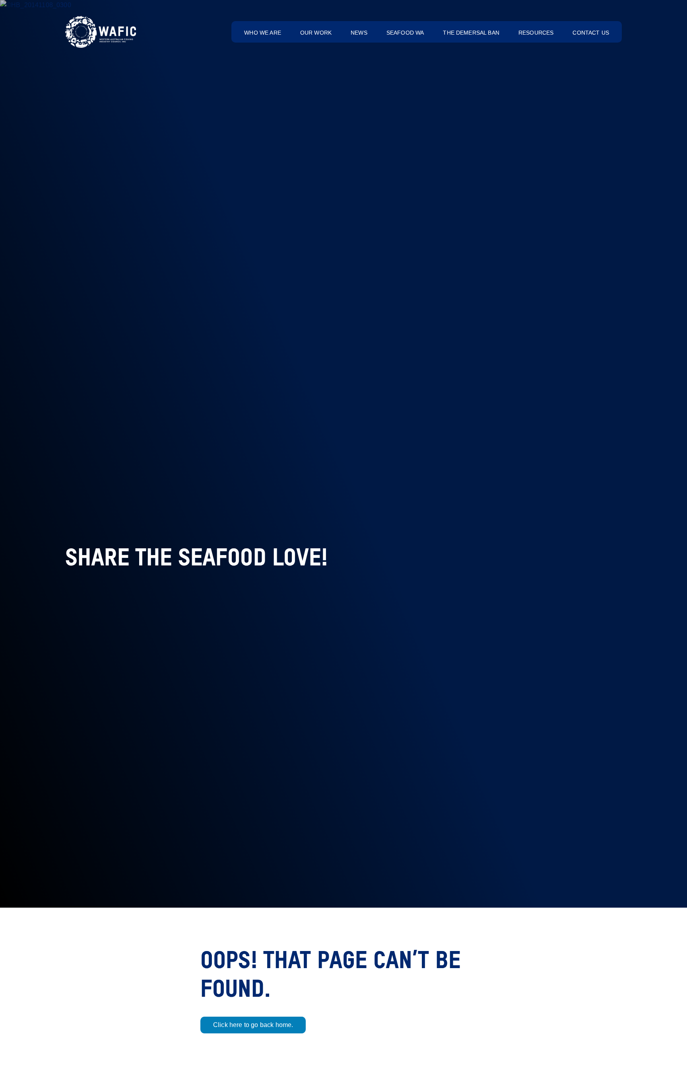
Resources (535, 32)
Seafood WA (405, 32)
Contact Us (590, 32)
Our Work (316, 32)
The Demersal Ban (471, 32)
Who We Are (262, 32)
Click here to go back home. (253, 1024)
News (359, 32)
